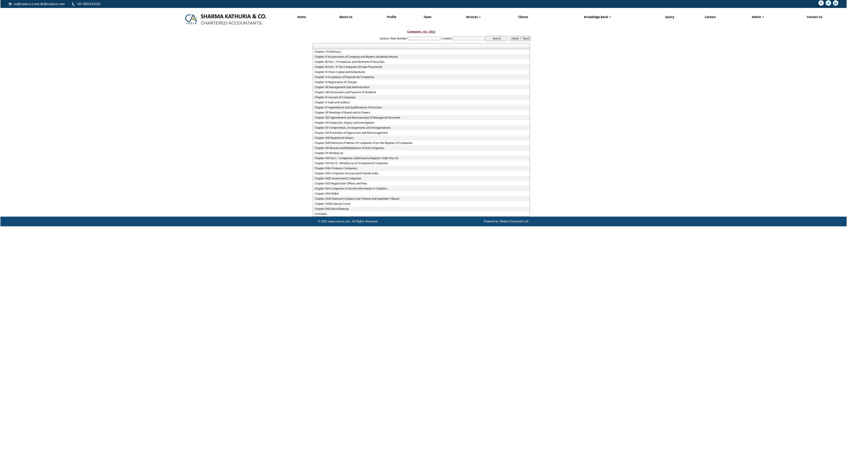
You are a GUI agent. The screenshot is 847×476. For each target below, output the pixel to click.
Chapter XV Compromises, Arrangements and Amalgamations (353, 128)
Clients (523, 17)
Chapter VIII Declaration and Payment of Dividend (345, 92)
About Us (345, 17)
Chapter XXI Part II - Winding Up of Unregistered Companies (351, 163)
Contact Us (814, 17)
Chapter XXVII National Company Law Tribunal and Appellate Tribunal (357, 199)
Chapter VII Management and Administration (342, 87)
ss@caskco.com (26, 4)
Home (301, 17)
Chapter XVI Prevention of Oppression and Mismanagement (351, 133)
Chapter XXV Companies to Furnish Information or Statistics (351, 188)
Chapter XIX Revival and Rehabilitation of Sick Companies (349, 148)
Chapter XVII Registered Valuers (334, 138)
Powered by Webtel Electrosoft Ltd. (506, 221)
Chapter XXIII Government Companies (338, 178)
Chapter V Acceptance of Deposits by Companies (344, 77)
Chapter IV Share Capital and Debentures (340, 72)
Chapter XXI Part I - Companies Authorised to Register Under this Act (357, 158)
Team (427, 17)
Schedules (321, 214)
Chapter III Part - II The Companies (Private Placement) (348, 67)
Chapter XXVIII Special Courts (333, 204)
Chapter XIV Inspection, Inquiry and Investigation (344, 123)
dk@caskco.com (52, 4)
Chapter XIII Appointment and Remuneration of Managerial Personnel (357, 117)
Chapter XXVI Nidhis (327, 193)
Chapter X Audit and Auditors (332, 102)
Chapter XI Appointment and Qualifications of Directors (348, 107)
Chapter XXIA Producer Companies (336, 168)
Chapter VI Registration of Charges (336, 82)
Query (669, 17)
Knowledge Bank (596, 17)
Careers (710, 17)
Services (472, 17)
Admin (757, 17)
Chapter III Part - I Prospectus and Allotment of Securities (350, 62)
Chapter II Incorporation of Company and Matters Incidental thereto (356, 57)
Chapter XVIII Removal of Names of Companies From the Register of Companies (363, 143)
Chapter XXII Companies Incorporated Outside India (346, 173)
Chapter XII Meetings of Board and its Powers (342, 112)
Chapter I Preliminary (328, 52)
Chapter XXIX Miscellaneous (332, 209)
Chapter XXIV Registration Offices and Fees (341, 183)
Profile (391, 17)
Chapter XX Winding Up (329, 153)
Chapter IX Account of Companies (335, 97)
